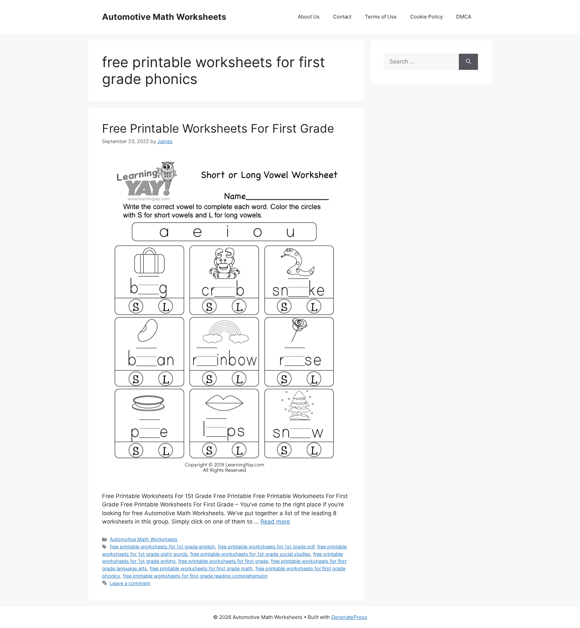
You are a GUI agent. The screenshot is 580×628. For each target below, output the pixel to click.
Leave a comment (130, 583)
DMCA (463, 16)
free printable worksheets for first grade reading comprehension (195, 576)
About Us (309, 16)
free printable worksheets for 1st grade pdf (266, 546)
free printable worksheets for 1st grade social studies (250, 554)
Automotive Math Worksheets (164, 17)
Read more (275, 521)
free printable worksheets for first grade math (201, 568)
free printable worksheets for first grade (223, 561)
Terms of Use (381, 16)
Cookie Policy (426, 16)
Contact (342, 16)
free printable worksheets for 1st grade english (162, 546)
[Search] (468, 62)
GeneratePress (349, 617)
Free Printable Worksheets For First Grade (218, 128)
